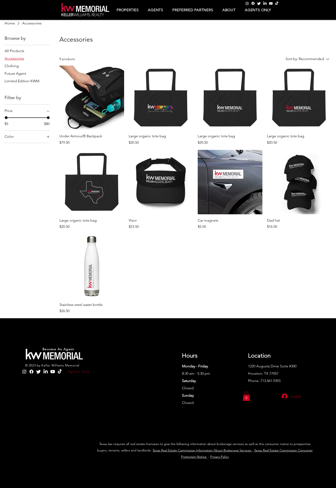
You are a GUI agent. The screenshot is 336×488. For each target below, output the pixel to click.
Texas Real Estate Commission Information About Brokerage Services (202, 450)
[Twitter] (259, 3)
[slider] (6, 117)
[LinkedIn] (265, 3)
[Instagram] (247, 3)
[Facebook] (253, 3)
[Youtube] (271, 3)
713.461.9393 (270, 381)
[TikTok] (277, 3)
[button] (127, 9)
